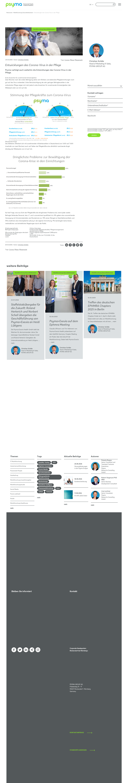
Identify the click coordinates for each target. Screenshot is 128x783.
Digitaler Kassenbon (45, 466)
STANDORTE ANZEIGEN (78, 750)
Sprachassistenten (44, 472)
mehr (13, 343)
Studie (12, 498)
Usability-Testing (44, 462)
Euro (58, 488)
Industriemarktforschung (18, 466)
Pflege (72, 60)
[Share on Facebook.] (70, 245)
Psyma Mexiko (43, 469)
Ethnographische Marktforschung (44, 477)
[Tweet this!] (77, 245)
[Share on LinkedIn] (66, 245)
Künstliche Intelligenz (45, 485)
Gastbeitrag (14, 475)
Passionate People (16, 470)
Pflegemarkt (79, 60)
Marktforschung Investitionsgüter (20, 480)
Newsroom (9, 12)
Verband (49, 491)
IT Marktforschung (16, 461)
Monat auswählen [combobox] (95, 86)
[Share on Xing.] (81, 245)
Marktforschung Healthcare (19, 503)
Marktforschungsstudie (17, 484)
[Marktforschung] (19, 6)
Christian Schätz (23, 60)
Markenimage (43, 481)
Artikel (41, 491)
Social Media (14, 489)
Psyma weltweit (15, 494)
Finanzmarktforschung (46, 488)
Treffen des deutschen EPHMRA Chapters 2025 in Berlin (101, 306)
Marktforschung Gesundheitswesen (23, 12)
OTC (54, 462)
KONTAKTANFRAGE (77, 732)
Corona (67, 60)
